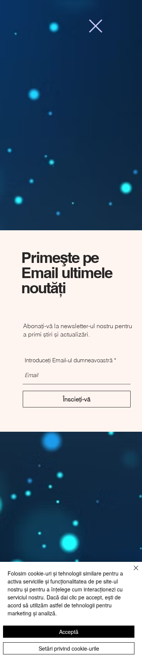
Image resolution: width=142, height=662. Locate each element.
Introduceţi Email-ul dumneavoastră (68, 360)
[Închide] (131, 572)
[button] (95, 26)
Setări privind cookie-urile (69, 648)
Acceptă (68, 631)
